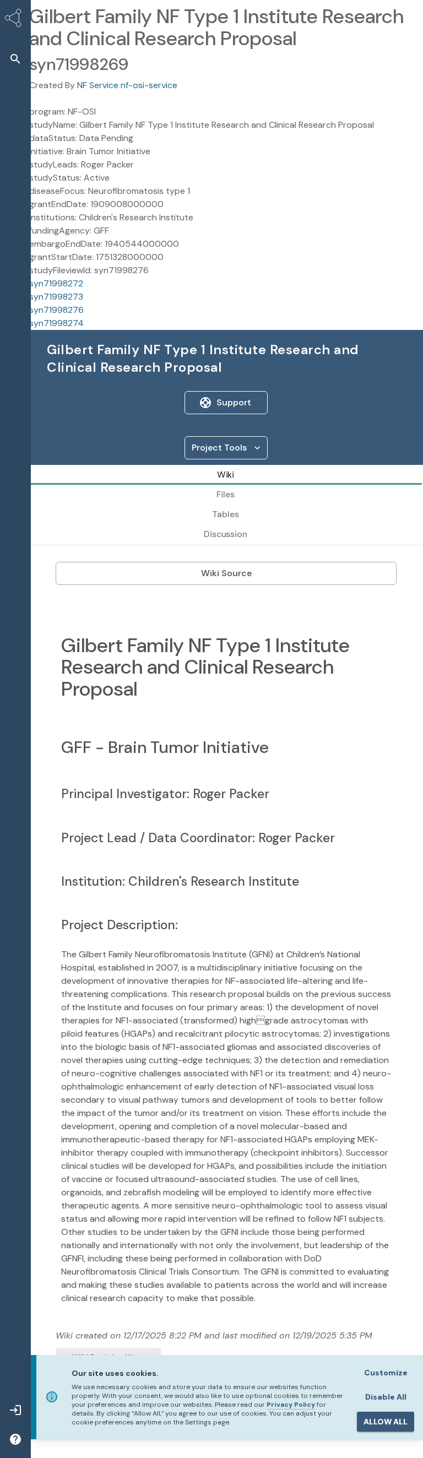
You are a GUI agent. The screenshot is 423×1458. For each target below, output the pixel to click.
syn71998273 (56, 296)
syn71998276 (56, 310)
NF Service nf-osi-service (127, 85)
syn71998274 (56, 323)
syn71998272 (56, 283)
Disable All (385, 1397)
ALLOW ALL (386, 1422)
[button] (15, 58)
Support (233, 402)
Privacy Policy (291, 1404)
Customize (386, 1373)
